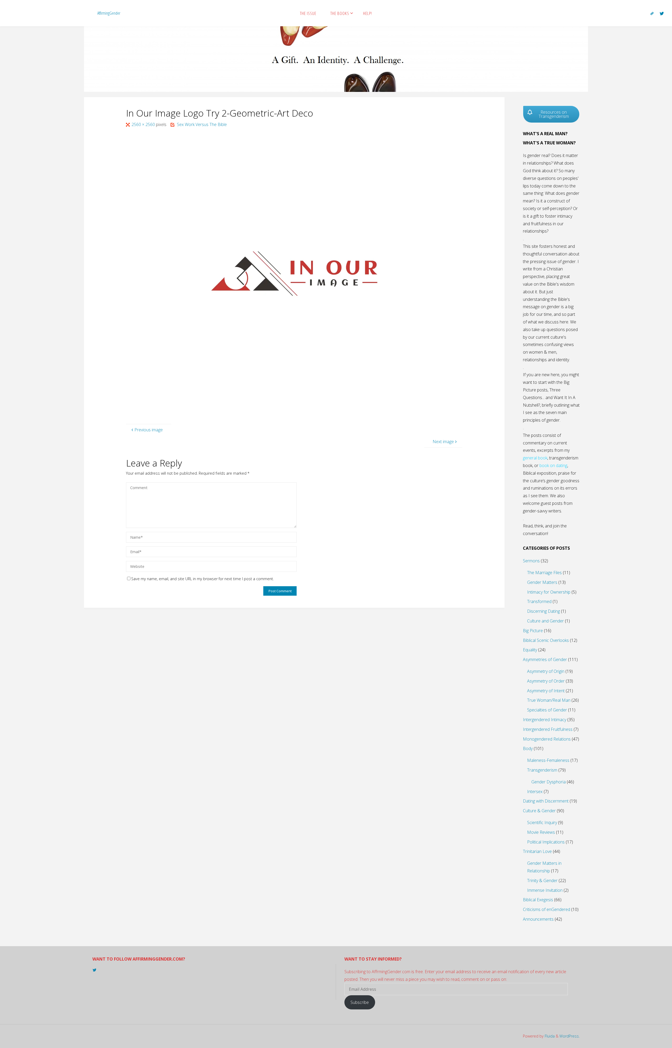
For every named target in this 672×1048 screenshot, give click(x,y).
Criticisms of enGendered (546, 909)
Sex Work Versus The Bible (202, 124)
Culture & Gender (539, 811)
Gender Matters (542, 582)
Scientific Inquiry (542, 822)
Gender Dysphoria (548, 782)
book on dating (553, 465)
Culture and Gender (545, 621)
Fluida (549, 1036)
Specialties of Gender (547, 710)
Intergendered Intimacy (544, 719)
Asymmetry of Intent (546, 691)
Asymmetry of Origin (545, 671)
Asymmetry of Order (546, 681)
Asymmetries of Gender (545, 659)
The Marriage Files (544, 572)
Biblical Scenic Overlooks (546, 640)
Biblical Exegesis (538, 900)
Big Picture (533, 630)
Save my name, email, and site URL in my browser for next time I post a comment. (202, 578)
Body (528, 748)
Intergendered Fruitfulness (548, 729)
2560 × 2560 (144, 124)
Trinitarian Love (537, 851)
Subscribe (359, 1002)
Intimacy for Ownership (548, 592)
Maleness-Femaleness (548, 760)
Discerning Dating (543, 611)
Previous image (148, 430)
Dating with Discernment (546, 801)
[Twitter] (662, 13)
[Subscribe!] (652, 13)
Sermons (531, 561)
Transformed (539, 601)
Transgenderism (542, 770)
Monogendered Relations (547, 739)
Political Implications (546, 842)
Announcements (538, 919)
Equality (530, 650)
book (542, 458)
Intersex (535, 791)
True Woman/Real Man (548, 700)
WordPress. (569, 1036)
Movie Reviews (541, 832)
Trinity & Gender (542, 880)
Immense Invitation (545, 890)
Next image (443, 441)
